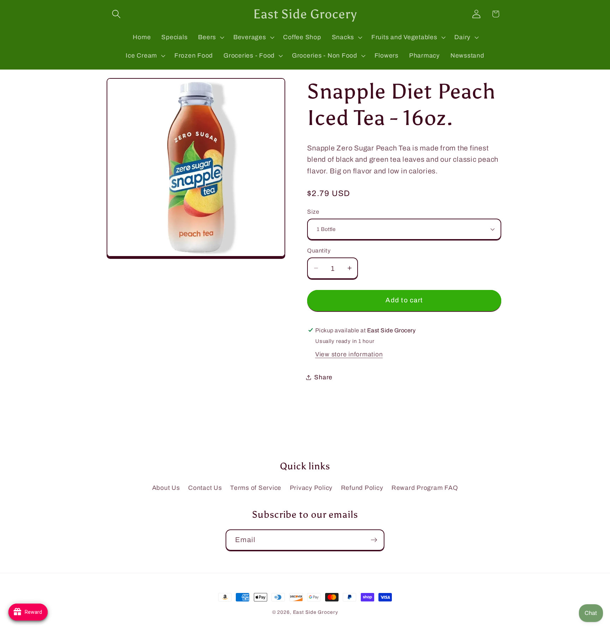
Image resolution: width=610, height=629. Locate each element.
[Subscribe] (374, 540)
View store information (349, 354)
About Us (166, 488)
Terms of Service (255, 488)
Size (313, 211)
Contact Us (205, 488)
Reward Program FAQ (424, 488)
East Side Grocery (315, 612)
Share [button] (323, 377)
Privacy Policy (311, 488)
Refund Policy (362, 488)
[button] (116, 14)
